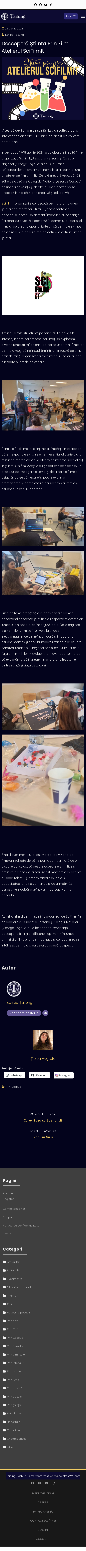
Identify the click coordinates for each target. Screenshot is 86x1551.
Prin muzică (14, 1388)
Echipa (7, 1217)
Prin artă (12, 1321)
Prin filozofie (15, 1346)
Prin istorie (14, 1371)
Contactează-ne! (14, 1208)
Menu (69, 16)
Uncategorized (17, 1438)
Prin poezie (14, 1396)
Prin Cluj (12, 1329)
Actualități (13, 1262)
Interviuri (12, 1295)
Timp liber (13, 1430)
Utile (10, 1447)
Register (8, 1199)
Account (8, 1193)
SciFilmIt (7, 203)
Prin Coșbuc (13, 1086)
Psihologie (14, 1413)
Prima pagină (43, 1511)
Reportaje (13, 1422)
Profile (7, 1234)
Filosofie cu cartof (19, 1287)
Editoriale (13, 1270)
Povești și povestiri (19, 1312)
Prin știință (14, 1405)
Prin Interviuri (15, 1363)
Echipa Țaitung (14, 34)
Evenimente (14, 1279)
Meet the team (43, 1493)
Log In (43, 1529)
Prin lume (13, 1380)
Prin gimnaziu (16, 1354)
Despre (43, 1502)
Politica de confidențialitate (21, 1225)
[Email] (45, 1013)
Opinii (11, 1304)
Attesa (54, 1475)
